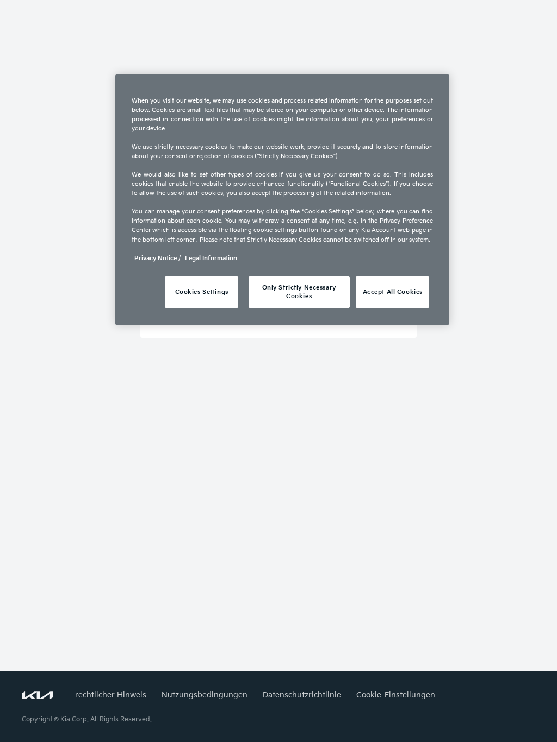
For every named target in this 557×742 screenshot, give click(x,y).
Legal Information (211, 258)
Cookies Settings (201, 291)
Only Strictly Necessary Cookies (299, 292)
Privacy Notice (155, 258)
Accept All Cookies (393, 291)
